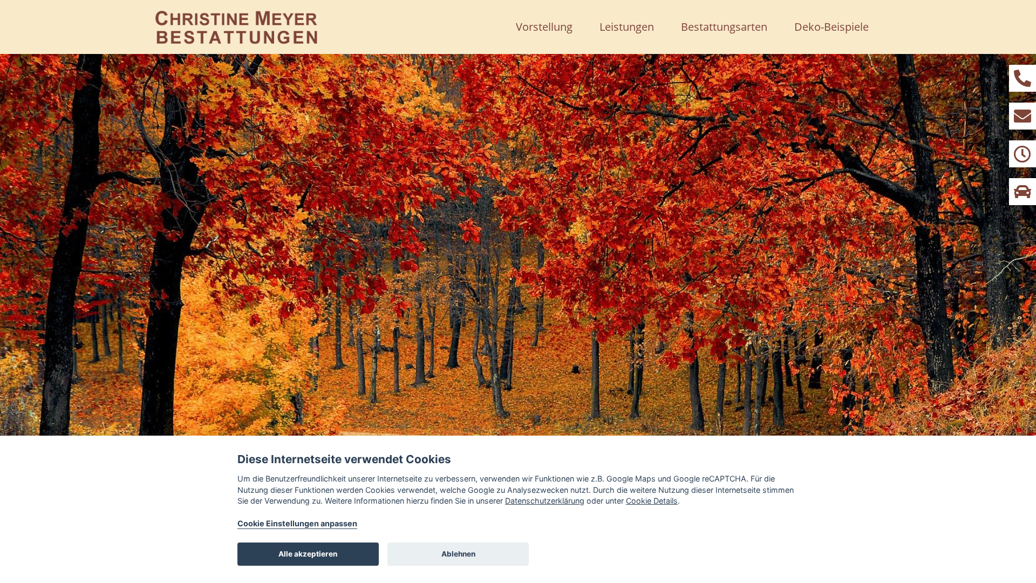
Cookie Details (652, 500)
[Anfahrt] (1022, 191)
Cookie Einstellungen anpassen (297, 523)
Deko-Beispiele (831, 26)
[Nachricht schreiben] (1022, 116)
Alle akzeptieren (307, 554)
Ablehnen (458, 554)
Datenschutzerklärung (544, 500)
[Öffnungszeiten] (1022, 153)
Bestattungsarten (724, 26)
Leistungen (626, 26)
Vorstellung (544, 26)
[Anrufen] (1022, 78)
